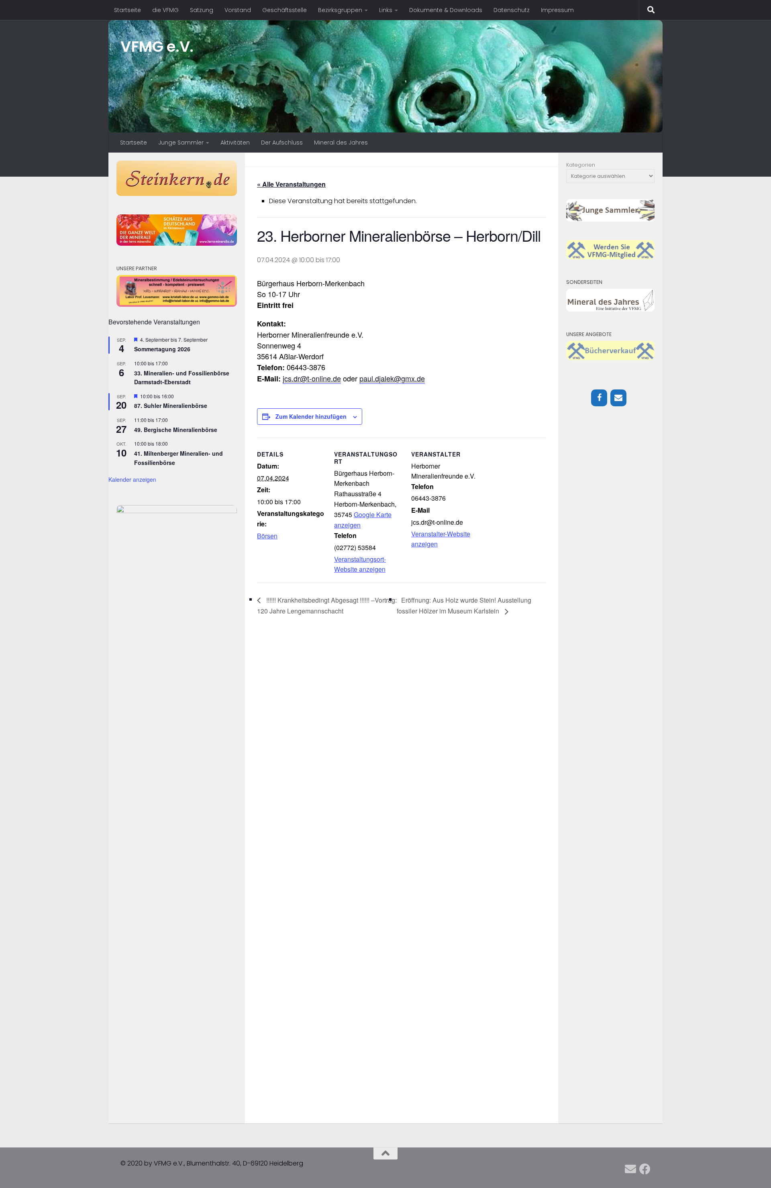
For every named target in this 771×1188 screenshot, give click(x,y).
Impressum (557, 10)
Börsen (267, 535)
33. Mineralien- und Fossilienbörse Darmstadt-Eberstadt (181, 377)
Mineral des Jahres (341, 143)
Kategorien (580, 165)
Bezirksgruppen (340, 10)
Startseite (127, 10)
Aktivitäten (235, 143)
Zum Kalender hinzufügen (311, 416)
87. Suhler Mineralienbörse (170, 405)
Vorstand (237, 10)
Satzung (201, 10)
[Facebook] (599, 397)
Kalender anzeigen (132, 479)
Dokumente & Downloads (445, 10)
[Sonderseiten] (610, 310)
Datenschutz (512, 10)
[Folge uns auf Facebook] (645, 1169)
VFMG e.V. (157, 46)
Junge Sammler (181, 143)
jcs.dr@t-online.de (312, 378)
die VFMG (165, 10)
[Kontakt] (618, 397)
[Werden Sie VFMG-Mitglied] (610, 257)
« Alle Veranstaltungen (291, 184)
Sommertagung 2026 (162, 349)
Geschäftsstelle (284, 10)
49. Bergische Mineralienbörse (175, 430)
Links (385, 10)
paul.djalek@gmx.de (392, 378)
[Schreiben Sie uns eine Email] (630, 1169)
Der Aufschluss (282, 143)
